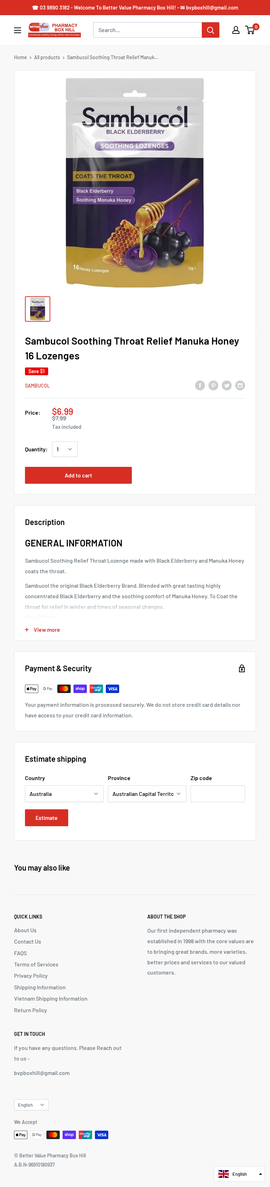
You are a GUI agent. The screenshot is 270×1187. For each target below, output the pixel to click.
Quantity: (36, 449)
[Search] (210, 30)
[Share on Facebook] (200, 384)
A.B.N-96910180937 (34, 1165)
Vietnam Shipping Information (51, 998)
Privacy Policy (31, 975)
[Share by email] (240, 384)
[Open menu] (17, 30)
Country (35, 777)
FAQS (20, 953)
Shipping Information (40, 987)
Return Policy (30, 1010)
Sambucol (37, 386)
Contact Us (27, 941)
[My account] (235, 30)
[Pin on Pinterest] (213, 384)
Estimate (47, 817)
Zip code (201, 777)
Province (119, 777)
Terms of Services (36, 964)
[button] (239, 1174)
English (25, 1105)
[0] (250, 30)
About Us (25, 930)
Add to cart (78, 475)
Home (20, 57)
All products (47, 57)
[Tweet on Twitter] (227, 384)
